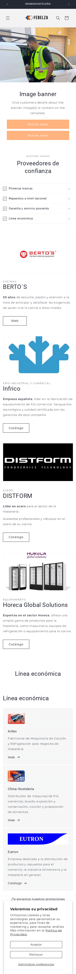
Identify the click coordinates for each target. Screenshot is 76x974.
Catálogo (16, 428)
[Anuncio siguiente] (69, 4)
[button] (8, 18)
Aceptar (36, 944)
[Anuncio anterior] (7, 4)
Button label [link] (38, 124)
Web (15, 321)
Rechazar (36, 954)
